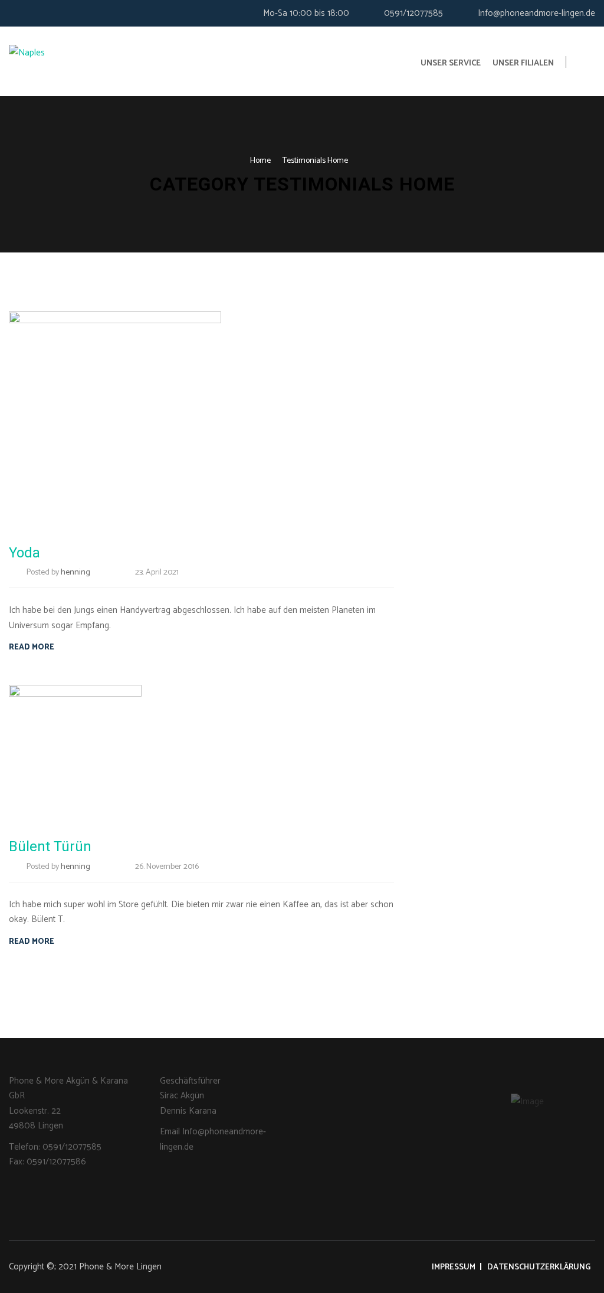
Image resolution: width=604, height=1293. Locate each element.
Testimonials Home (315, 161)
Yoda (24, 552)
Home (260, 161)
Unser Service (451, 63)
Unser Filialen (523, 63)
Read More (31, 647)
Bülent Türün (50, 846)
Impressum (453, 1267)
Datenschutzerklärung (538, 1267)
